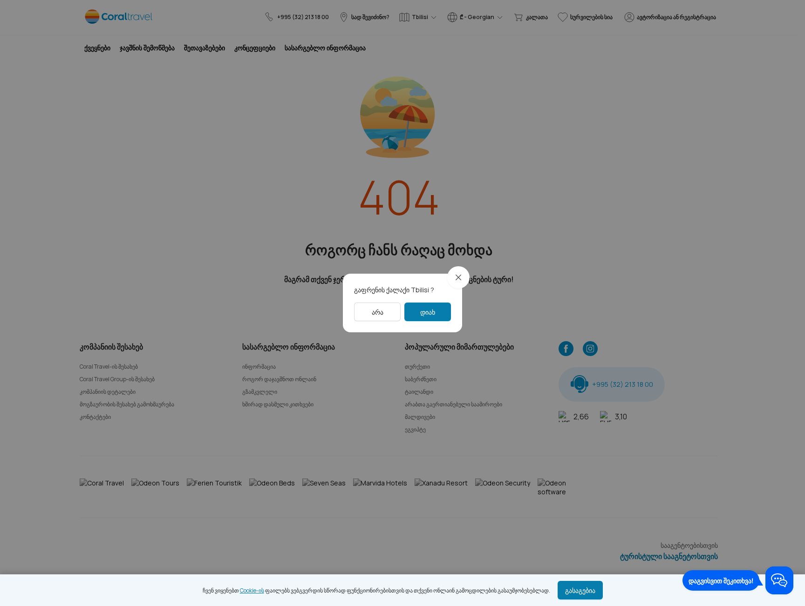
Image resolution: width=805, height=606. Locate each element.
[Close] (458, 277)
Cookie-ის (252, 590)
